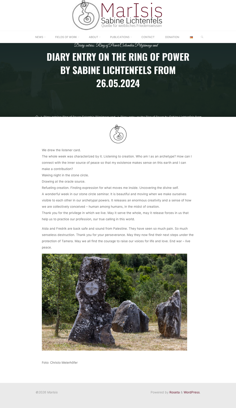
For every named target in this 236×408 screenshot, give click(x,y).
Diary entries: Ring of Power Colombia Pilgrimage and (115, 45)
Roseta (174, 392)
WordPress (192, 392)
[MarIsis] (118, 15)
